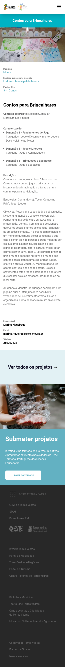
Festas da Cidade (19, 649)
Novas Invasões (18, 656)
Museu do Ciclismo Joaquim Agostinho (32, 621)
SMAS (13, 511)
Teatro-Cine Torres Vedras (24, 604)
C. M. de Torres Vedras (22, 505)
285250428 (10, 342)
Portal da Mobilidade (21, 555)
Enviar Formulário (23, 475)
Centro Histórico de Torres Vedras (28, 575)
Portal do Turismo (19, 569)
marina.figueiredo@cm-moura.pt (23, 333)
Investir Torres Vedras (22, 549)
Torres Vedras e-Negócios (24, 562)
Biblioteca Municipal (21, 597)
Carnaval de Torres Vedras (24, 642)
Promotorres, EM (19, 518)
